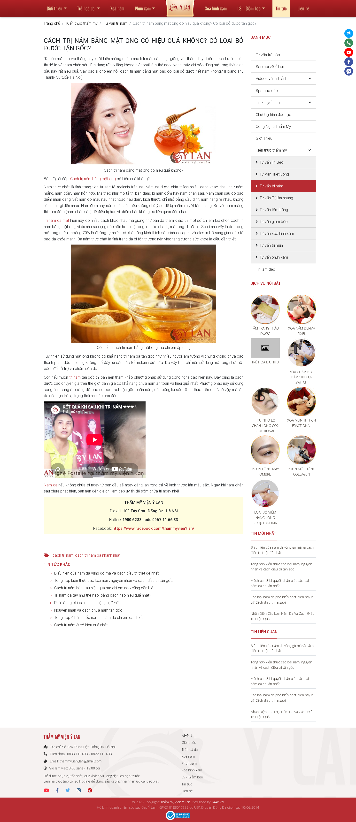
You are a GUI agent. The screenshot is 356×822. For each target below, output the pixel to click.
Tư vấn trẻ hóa (268, 54)
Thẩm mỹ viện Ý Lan (175, 802)
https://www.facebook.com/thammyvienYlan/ (153, 528)
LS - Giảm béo (249, 8)
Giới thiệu (54, 8)
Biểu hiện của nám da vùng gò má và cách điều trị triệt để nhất (106, 573)
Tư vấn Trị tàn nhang (276, 197)
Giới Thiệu (264, 138)
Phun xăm (143, 8)
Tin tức (281, 8)
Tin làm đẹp (265, 269)
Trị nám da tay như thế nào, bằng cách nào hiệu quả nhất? (102, 595)
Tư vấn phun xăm (274, 257)
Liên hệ (303, 8)
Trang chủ (52, 23)
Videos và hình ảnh (271, 78)
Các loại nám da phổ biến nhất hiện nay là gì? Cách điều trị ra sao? (282, 600)
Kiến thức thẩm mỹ (82, 23)
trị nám (75, 377)
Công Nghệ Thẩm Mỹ (273, 126)
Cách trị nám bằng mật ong (93, 178)
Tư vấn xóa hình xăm (277, 233)
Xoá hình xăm (216, 8)
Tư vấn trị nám (115, 23)
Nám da (50, 485)
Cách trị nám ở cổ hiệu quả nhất (81, 624)
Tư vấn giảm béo (274, 221)
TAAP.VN (217, 802)
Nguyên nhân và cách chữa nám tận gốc (88, 610)
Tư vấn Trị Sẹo (272, 162)
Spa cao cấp (267, 90)
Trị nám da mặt (56, 220)
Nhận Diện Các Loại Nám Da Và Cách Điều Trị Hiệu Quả (282, 616)
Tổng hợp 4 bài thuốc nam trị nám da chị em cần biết (98, 617)
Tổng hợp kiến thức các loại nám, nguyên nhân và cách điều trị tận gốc (113, 580)
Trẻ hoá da (86, 8)
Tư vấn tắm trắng (274, 209)
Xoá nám (117, 8)
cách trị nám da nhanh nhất (97, 555)
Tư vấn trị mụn (271, 245)
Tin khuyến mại (268, 102)
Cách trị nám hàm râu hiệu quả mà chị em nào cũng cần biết (104, 587)
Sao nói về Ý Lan (270, 66)
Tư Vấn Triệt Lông (274, 174)
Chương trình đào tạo (273, 114)
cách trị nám (63, 555)
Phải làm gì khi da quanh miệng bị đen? (86, 602)
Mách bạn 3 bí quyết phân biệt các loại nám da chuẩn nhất (280, 583)
